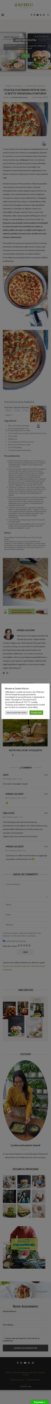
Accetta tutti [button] (36, 712)
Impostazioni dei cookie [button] (16, 712)
